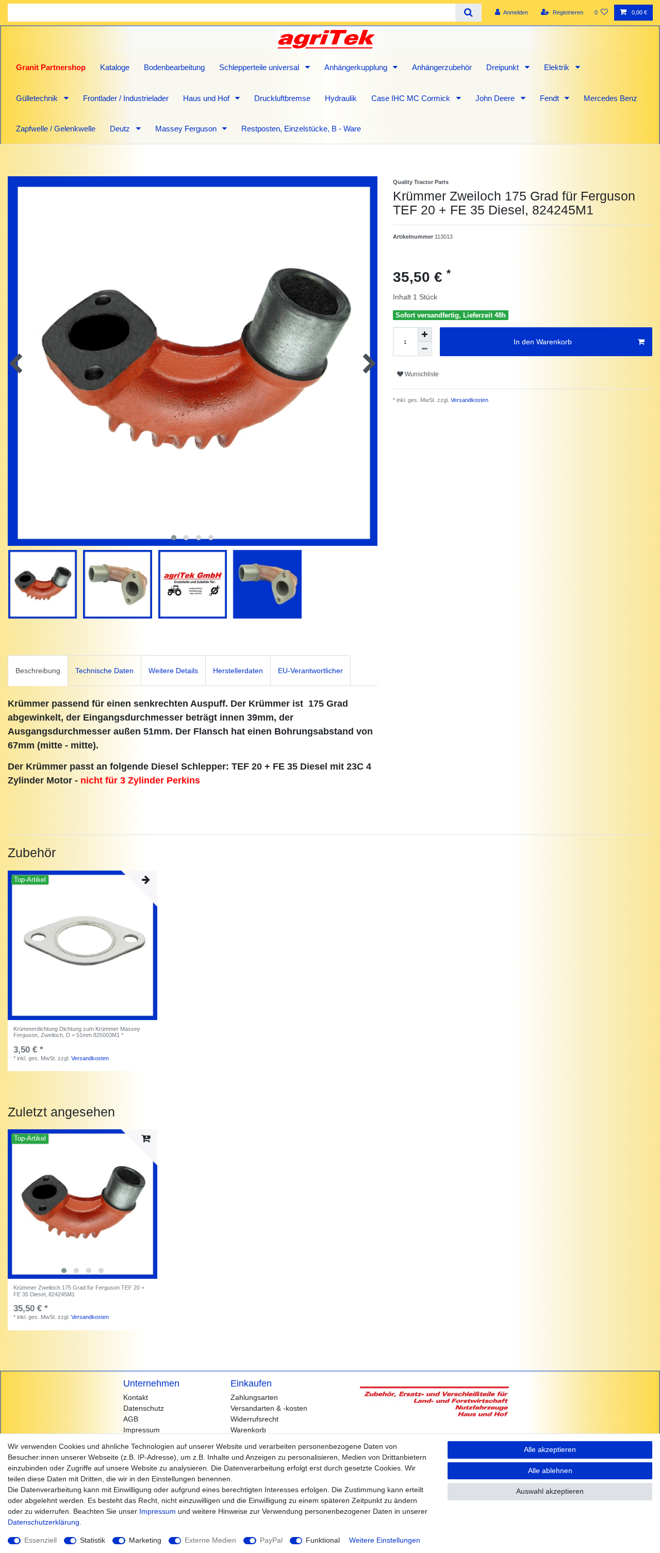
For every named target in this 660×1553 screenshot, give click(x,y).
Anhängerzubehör (442, 67)
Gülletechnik (38, 98)
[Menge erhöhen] (425, 334)
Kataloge (114, 67)
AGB (130, 1419)
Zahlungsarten (254, 1397)
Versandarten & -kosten (268, 1408)
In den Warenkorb (543, 342)
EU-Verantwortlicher (310, 670)
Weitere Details (173, 670)
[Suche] (468, 13)
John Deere (496, 98)
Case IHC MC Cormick (411, 98)
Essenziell (40, 1540)
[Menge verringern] (425, 349)
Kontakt (135, 1397)
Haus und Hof (207, 98)
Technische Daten (104, 670)
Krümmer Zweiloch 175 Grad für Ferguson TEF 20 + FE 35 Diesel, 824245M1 (78, 1290)
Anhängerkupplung (356, 67)
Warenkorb (248, 1430)
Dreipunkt (503, 67)
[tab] (38, 670)
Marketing (145, 1540)
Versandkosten (468, 400)
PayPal (271, 1540)
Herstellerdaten (238, 670)
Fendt (550, 98)
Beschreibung (37, 670)
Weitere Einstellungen (384, 1540)
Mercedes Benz (610, 98)
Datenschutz (143, 1408)
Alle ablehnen (550, 1470)
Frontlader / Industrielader (126, 98)
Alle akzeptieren (550, 1449)
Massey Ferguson (187, 128)
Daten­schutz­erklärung (43, 1522)
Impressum (141, 1430)
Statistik (92, 1540)
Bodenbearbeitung (174, 67)
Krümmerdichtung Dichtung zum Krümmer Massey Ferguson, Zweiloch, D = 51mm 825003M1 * (76, 1032)
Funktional (323, 1540)
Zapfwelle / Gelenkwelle (55, 128)
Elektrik (557, 67)
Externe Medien (210, 1540)
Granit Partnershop (51, 67)
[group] (82, 1204)
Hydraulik (341, 98)
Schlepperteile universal (260, 67)
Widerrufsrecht (254, 1419)
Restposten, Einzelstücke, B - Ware (301, 128)
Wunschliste (421, 374)
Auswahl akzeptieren (550, 1491)
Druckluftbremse (282, 98)
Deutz (121, 128)
